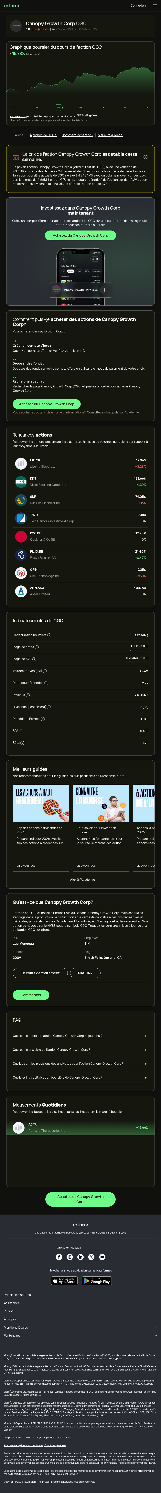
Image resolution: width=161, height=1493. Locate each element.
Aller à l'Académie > (83, 880)
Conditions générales (122, 1426)
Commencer (31, 995)
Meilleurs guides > (110, 135)
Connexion (138, 5)
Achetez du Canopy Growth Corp (80, 235)
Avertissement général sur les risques (23, 1445)
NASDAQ (85, 973)
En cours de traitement (40, 973)
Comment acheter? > (77, 135)
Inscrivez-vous (18, 116)
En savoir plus (26, 865)
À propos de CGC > (43, 135)
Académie (132, 412)
